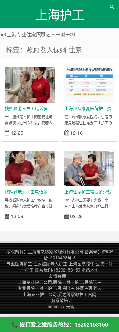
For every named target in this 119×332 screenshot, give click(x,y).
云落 (70, 306)
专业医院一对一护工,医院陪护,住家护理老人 (59, 288)
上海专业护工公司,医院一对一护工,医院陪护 (59, 282)
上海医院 (16, 71)
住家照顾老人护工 (76, 158)
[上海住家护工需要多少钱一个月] (89, 168)
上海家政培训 (59, 300)
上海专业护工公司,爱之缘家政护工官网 (59, 294)
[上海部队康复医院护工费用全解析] (89, 84)
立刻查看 (44, 132)
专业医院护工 (76, 74)
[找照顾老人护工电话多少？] (30, 84)
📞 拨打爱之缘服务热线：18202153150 (59, 324)
